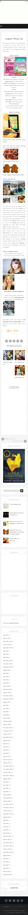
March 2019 (6, 686)
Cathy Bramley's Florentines (11, 161)
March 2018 (6, 718)
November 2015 (7, 807)
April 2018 (5, 715)
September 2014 (7, 852)
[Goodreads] (18, 900)
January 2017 (6, 763)
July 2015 (5, 820)
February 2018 (7, 721)
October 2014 (6, 849)
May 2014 (5, 865)
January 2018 (6, 724)
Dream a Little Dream (10, 85)
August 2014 (6, 855)
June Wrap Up (19, 377)
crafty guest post (19, 297)
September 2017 (7, 737)
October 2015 (6, 810)
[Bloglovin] (22, 900)
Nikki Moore (8, 291)
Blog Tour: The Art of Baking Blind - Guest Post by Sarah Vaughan (17, 532)
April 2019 (5, 683)
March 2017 (6, 756)
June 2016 (5, 785)
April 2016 (5, 791)
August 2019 (6, 670)
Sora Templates (14, 906)
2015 (9, 35)
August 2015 (6, 817)
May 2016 (5, 788)
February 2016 (7, 798)
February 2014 (7, 874)
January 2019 (6, 692)
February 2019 (7, 689)
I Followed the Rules (9, 83)
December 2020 (7, 641)
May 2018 (5, 711)
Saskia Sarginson (18, 291)
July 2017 (5, 743)
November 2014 (7, 846)
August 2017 (6, 740)
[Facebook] (6, 900)
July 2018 (5, 705)
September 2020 (7, 648)
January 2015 (6, 839)
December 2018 (7, 695)
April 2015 (5, 830)
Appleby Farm (9, 81)
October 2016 (6, 772)
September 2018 (7, 699)
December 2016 (7, 766)
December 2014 (7, 842)
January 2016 (6, 801)
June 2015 (5, 823)
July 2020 (5, 651)
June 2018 (5, 708)
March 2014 (6, 871)
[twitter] (10, 900)
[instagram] (14, 900)
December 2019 (7, 660)
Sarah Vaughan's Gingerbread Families (13, 175)
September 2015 (7, 814)
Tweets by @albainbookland (11, 623)
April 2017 (5, 753)
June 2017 (5, 747)
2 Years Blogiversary (15, 504)
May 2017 (5, 750)
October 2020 (7, 644)
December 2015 (7, 804)
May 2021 (5, 635)
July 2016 (5, 782)
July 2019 (5, 673)
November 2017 (7, 731)
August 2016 (6, 779)
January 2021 (6, 638)
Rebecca (7, 95)
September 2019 (7, 667)
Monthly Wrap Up (16, 35)
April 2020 (6, 657)
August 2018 (6, 702)
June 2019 (5, 676)
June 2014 (5, 862)
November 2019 (7, 664)
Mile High (8, 99)
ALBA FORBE (5, 912)
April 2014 (5, 868)
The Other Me (8, 91)
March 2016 (6, 795)
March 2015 (6, 833)
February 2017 (7, 759)
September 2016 (7, 775)
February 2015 (7, 836)
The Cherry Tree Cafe (10, 79)
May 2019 (5, 679)
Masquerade (9, 93)
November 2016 (7, 769)
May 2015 (5, 826)
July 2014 (5, 858)
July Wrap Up (19, 362)
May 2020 (5, 654)
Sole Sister (9, 101)
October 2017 (6, 734)
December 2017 (7, 727)
